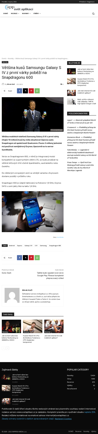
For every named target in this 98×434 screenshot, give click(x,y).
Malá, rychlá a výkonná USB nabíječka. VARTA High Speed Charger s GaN (86, 102)
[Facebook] (19, 90)
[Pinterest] (31, 90)
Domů (4, 58)
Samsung (43, 245)
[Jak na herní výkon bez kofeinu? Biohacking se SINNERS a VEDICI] (11, 326)
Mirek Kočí (11, 84)
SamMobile (60, 237)
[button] (93, 14)
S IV (36, 245)
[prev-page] (3, 348)
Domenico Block (73, 137)
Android (12, 245)
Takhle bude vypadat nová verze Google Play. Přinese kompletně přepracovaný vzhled (50, 275)
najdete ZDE (89, 412)
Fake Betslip (72, 150)
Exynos (19, 245)
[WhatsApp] (37, 90)
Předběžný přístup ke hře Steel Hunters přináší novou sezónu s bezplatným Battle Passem (81, 130)
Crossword (71, 127)
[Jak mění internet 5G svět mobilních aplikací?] (54, 326)
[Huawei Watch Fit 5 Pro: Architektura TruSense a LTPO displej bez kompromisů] (32, 326)
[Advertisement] (49, 35)
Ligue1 (69, 120)
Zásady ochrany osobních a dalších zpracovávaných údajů (28, 418)
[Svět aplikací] (19, 8)
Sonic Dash (6, 273)
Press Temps (72, 162)
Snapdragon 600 (55, 245)
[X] (25, 90)
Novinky (11, 58)
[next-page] (7, 348)
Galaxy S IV (28, 245)
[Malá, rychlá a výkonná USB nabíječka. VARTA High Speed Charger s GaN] (71, 101)
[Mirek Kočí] (3, 84)
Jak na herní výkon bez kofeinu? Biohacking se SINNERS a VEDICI (10, 338)
